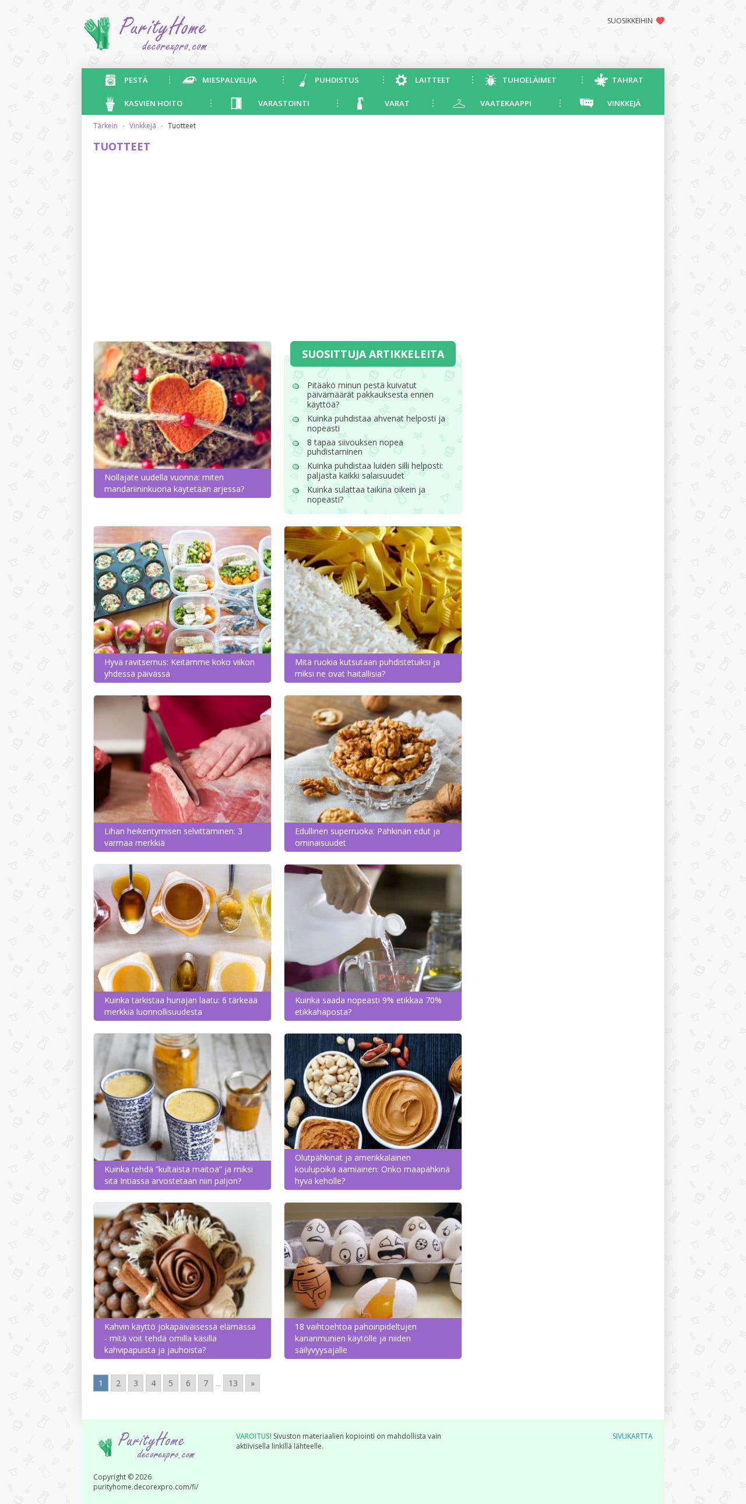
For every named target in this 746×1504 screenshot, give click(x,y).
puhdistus (337, 80)
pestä (135, 80)
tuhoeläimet (529, 80)
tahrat (627, 80)
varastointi (283, 103)
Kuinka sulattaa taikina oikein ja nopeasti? (366, 494)
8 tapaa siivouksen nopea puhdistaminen (355, 447)
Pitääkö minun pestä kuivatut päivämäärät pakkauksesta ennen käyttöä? (370, 394)
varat (397, 103)
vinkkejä (624, 103)
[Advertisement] (277, 247)
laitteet (433, 80)
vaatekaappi (506, 103)
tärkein (105, 126)
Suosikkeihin (630, 21)
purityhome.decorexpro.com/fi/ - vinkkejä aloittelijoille (190, 34)
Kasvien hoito (153, 103)
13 (233, 1383)
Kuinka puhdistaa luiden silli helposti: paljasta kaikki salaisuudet (375, 470)
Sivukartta (633, 1436)
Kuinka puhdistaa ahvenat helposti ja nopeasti (376, 423)
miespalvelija (229, 80)
